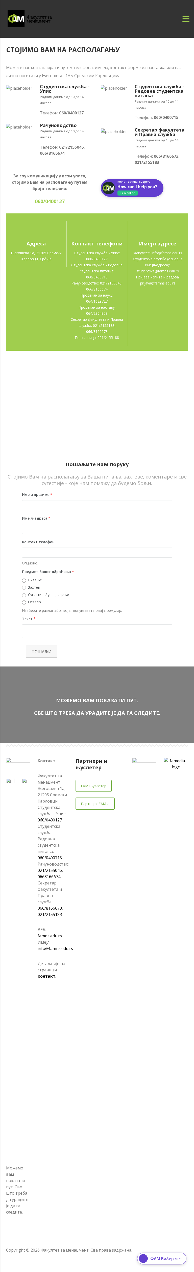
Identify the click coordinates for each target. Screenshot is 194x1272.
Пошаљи (42, 651)
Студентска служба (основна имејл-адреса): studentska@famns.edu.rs (158, 265)
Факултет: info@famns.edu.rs (157, 252)
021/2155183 (50, 914)
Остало (34, 601)
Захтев (34, 587)
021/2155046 (50, 870)
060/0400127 (50, 820)
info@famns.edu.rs (55, 948)
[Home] (35, 18)
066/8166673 (50, 908)
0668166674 (49, 876)
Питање (35, 580)
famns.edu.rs (50, 936)
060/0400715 (50, 858)
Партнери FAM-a (95, 803)
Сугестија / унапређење (48, 594)
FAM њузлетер (93, 785)
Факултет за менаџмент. (65, 1250)
